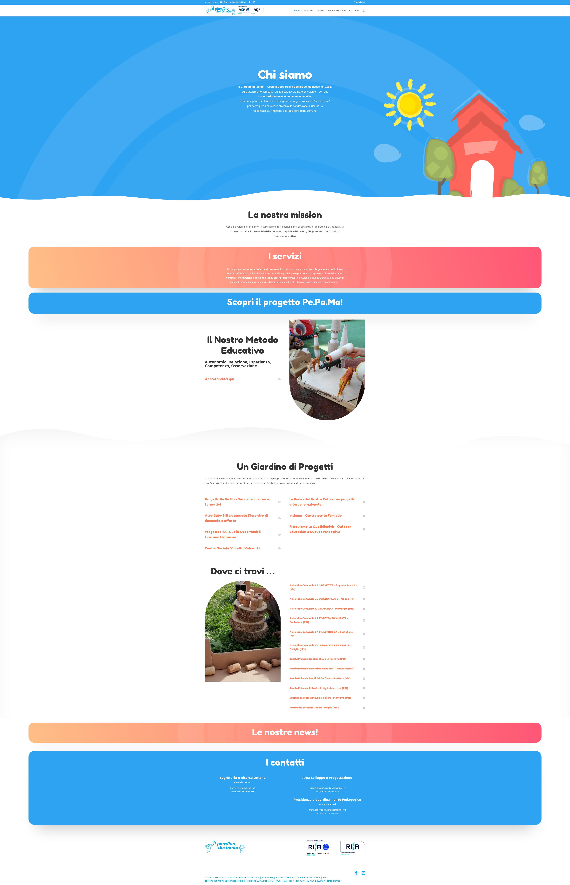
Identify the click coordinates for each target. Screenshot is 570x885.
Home (297, 10)
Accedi (321, 10)
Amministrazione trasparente (343, 10)
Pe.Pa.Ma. (309, 10)
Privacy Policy (359, 2)
